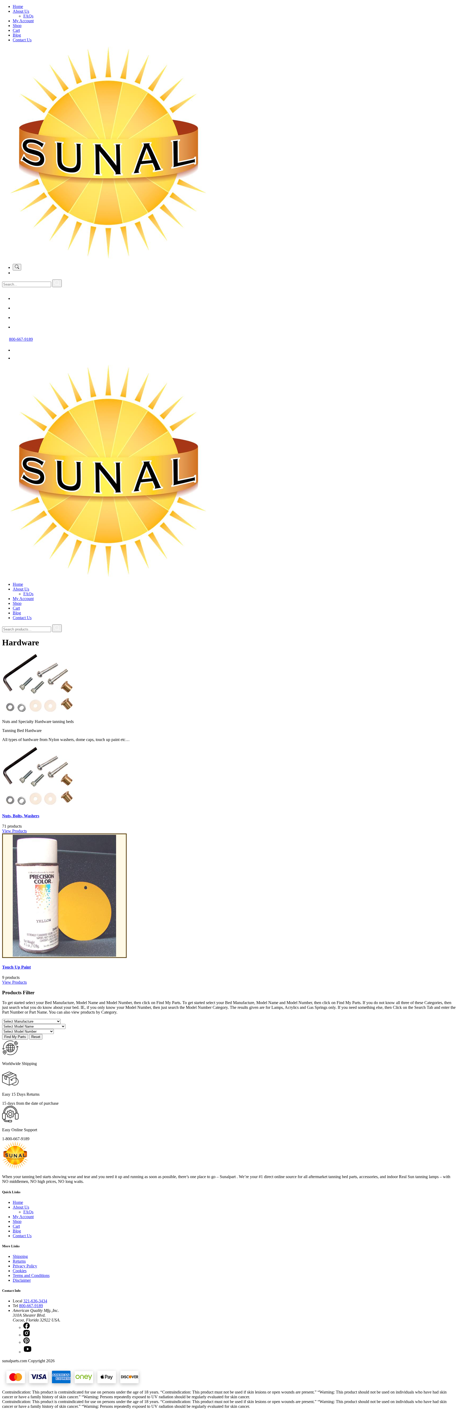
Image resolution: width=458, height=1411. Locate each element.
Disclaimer (22, 1280)
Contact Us (22, 40)
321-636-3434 (35, 1301)
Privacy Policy (25, 1266)
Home (18, 6)
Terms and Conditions (31, 1275)
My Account (23, 21)
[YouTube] (17, 327)
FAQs (28, 16)
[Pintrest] (17, 317)
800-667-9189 (21, 339)
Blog (17, 35)
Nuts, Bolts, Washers (20, 816)
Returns (19, 1261)
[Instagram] (17, 308)
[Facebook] (17, 298)
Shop (17, 25)
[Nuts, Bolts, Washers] (42, 805)
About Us (21, 11)
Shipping (20, 1256)
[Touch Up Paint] (64, 956)
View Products (14, 831)
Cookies (20, 1270)
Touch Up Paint (16, 967)
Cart (16, 30)
